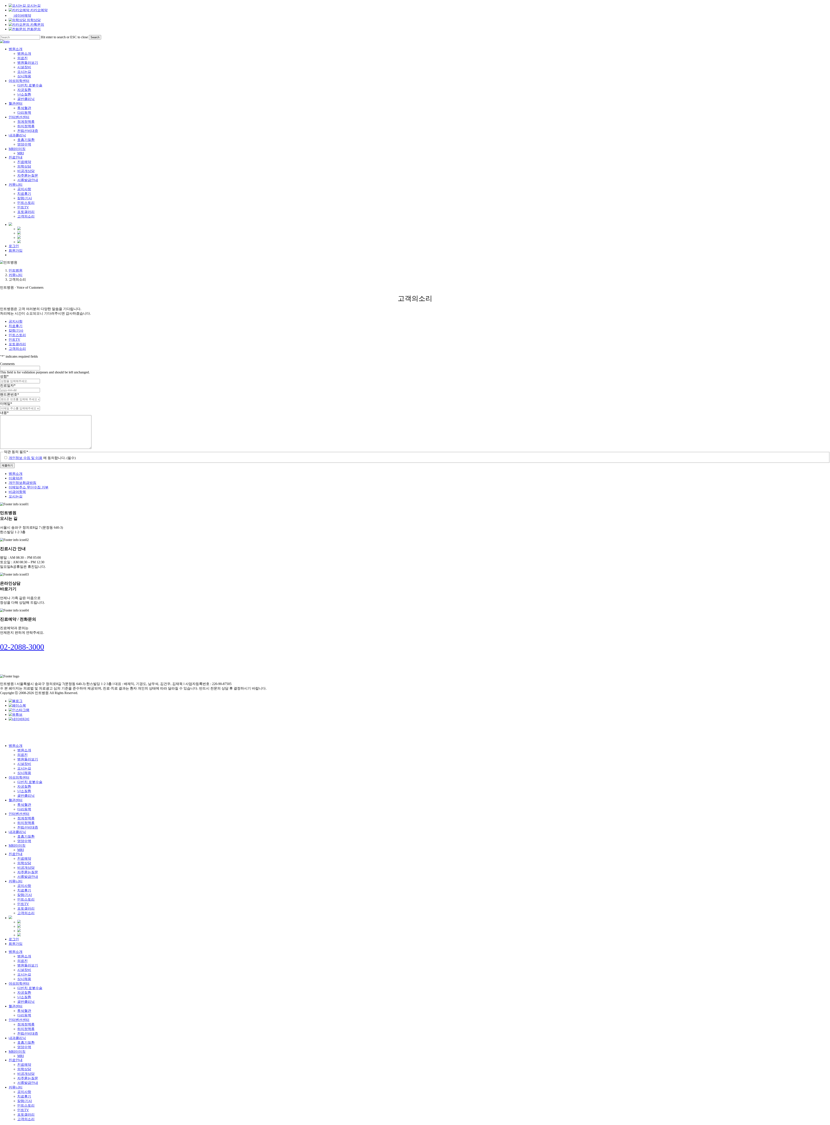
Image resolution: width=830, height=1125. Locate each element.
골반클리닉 (26, 795)
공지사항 (15, 321)
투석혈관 (24, 805)
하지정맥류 (26, 823)
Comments (7, 364)
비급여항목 (17, 492)
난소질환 (24, 791)
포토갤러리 (17, 344)
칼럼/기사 (16, 330)
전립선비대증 (27, 827)
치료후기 (15, 326)
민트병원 (15, 270)
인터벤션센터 (19, 814)
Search (95, 37)
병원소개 (15, 473)
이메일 (6, 403)
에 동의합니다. (42, 458)
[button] (22, 647)
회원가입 (15, 944)
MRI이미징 (17, 845)
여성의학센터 (19, 777)
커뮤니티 (15, 275)
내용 (4, 412)
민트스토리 (17, 335)
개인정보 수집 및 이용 (25, 458)
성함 (4, 376)
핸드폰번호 (9, 394)
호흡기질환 (26, 836)
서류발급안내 (27, 877)
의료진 (22, 755)
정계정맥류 (26, 818)
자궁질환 (24, 786)
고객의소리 (17, 348)
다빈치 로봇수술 (29, 782)
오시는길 (15, 496)
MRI (20, 850)
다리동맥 (24, 809)
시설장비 (24, 764)
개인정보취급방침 (22, 483)
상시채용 (24, 773)
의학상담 (24, 863)
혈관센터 (15, 800)
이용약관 (15, 478)
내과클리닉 (17, 832)
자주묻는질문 (27, 872)
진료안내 (15, 854)
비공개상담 (26, 867)
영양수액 (24, 841)
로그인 (14, 939)
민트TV (14, 339)
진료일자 (8, 385)
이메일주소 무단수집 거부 (28, 487)
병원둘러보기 (27, 759)
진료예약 (24, 858)
